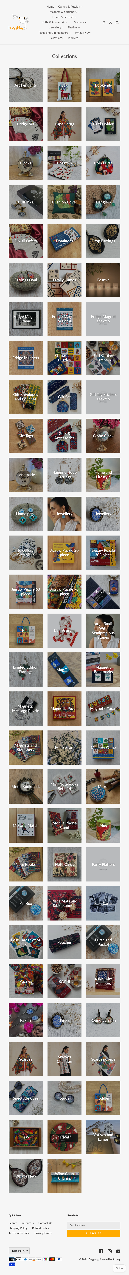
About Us (28, 1223)
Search (13, 1223)
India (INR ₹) (18, 1250)
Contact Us (45, 1223)
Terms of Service (19, 1233)
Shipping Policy (18, 1228)
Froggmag (94, 1259)
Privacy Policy (43, 1233)
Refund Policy (40, 1228)
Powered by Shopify (109, 1259)
